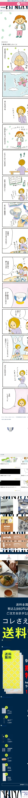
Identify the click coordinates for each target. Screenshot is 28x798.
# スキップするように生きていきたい (8, 417)
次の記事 (2, 454)
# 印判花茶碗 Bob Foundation (21, 417)
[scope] (3, 7)
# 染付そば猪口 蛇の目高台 (6, 419)
